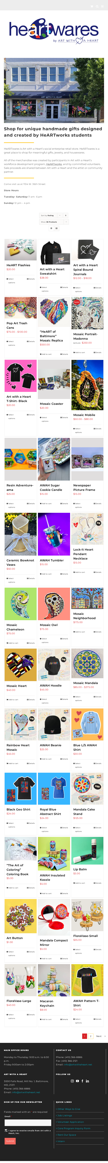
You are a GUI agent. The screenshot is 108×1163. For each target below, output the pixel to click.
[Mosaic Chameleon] (21, 604)
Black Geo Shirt (18, 809)
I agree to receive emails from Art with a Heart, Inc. (30, 1131)
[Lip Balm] (87, 851)
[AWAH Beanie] (54, 724)
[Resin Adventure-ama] (21, 459)
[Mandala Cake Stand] (87, 789)
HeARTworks (54, 164)
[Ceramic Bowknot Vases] (21, 534)
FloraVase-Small (85, 936)
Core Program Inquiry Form (74, 1128)
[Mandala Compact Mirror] (54, 917)
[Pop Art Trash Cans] (21, 307)
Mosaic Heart (17, 686)
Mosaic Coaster (51, 404)
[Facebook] (82, 1081)
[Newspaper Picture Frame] (87, 459)
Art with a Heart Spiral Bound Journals (85, 269)
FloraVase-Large (19, 1001)
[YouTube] (77, 1081)
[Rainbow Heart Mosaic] (21, 724)
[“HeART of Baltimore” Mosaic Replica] (54, 312)
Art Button (15, 938)
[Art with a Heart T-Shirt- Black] (21, 376)
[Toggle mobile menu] (102, 6)
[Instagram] (72, 1081)
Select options (11, 281)
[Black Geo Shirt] (21, 789)
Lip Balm (80, 869)
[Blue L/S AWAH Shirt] (87, 724)
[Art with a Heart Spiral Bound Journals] (87, 249)
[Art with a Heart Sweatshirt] (54, 251)
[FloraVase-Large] (21, 980)
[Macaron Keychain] (54, 980)
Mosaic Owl (49, 625)
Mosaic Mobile (84, 415)
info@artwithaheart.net (26, 1092)
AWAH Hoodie (51, 685)
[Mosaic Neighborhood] (87, 598)
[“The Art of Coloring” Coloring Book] (21, 849)
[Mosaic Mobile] (87, 385)
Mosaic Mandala (85, 683)
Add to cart (47, 354)
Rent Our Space (67, 1135)
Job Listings (65, 1115)
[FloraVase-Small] (87, 915)
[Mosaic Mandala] (87, 663)
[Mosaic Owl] (54, 604)
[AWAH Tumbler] (54, 534)
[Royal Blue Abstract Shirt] (54, 789)
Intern (61, 1141)
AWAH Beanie (51, 745)
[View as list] (56, 228)
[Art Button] (21, 916)
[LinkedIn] (87, 1081)
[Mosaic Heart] (21, 665)
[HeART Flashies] (21, 249)
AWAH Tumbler (52, 560)
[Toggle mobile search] (97, 6)
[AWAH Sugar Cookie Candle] (54, 459)
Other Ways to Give (69, 1109)
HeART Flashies (18, 265)
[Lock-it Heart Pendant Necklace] (87, 529)
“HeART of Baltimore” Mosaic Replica (51, 336)
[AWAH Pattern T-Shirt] (87, 980)
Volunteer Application (71, 1122)
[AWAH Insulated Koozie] (54, 854)
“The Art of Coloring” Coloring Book (18, 869)
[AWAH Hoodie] (54, 665)
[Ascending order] (65, 215)
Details (32, 279)
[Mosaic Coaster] (54, 379)
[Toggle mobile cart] (91, 6)
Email (8, 1116)
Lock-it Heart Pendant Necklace (83, 554)
